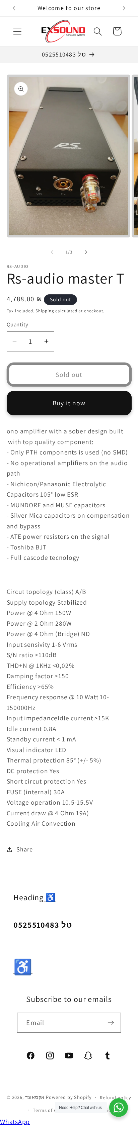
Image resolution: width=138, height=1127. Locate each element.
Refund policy (115, 1097)
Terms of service (51, 1110)
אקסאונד (35, 1097)
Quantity (17, 324)
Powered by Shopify (68, 1097)
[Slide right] (86, 252)
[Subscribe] (111, 1023)
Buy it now (69, 403)
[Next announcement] (124, 8)
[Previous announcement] (14, 8)
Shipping (45, 311)
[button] (17, 31)
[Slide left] (52, 252)
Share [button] (24, 849)
